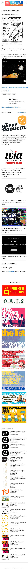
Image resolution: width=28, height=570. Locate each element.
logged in (11, 271)
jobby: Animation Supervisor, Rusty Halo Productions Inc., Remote (17, 485)
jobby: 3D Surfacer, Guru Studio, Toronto (17, 536)
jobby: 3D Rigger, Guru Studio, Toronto (17, 542)
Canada (4, 94)
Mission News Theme (9, 567)
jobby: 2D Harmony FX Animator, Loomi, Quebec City (18, 523)
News (9, 91)
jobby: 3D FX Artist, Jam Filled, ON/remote (17, 503)
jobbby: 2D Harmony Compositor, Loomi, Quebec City (18, 516)
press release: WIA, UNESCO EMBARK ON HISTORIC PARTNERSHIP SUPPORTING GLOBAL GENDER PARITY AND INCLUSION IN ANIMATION (14, 172)
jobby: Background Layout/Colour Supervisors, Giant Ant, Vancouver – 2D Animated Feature (18, 452)
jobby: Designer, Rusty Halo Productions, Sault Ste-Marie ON (18, 477)
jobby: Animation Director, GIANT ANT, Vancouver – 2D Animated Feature (18, 439)
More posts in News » (22, 112)
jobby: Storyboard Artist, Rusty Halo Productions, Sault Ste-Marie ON (17, 465)
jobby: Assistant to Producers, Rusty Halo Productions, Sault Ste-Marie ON (17, 472)
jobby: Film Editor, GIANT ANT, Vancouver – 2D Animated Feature (18, 445)
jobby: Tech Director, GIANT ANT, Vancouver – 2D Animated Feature (18, 432)
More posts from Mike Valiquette (11, 107)
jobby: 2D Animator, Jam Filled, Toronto (17, 555)
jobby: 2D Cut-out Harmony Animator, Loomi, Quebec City (17, 529)
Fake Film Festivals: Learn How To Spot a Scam (14, 257)
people (14, 94)
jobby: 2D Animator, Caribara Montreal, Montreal (17, 497)
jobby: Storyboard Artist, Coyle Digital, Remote (17, 510)
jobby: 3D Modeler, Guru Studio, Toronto (17, 549)
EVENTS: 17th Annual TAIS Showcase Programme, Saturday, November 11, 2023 (13, 202)
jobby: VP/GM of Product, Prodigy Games (16, 490)
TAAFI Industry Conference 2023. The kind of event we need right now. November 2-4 (13, 230)
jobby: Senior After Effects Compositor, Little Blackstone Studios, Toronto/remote (17, 459)
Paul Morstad (13, 87)
